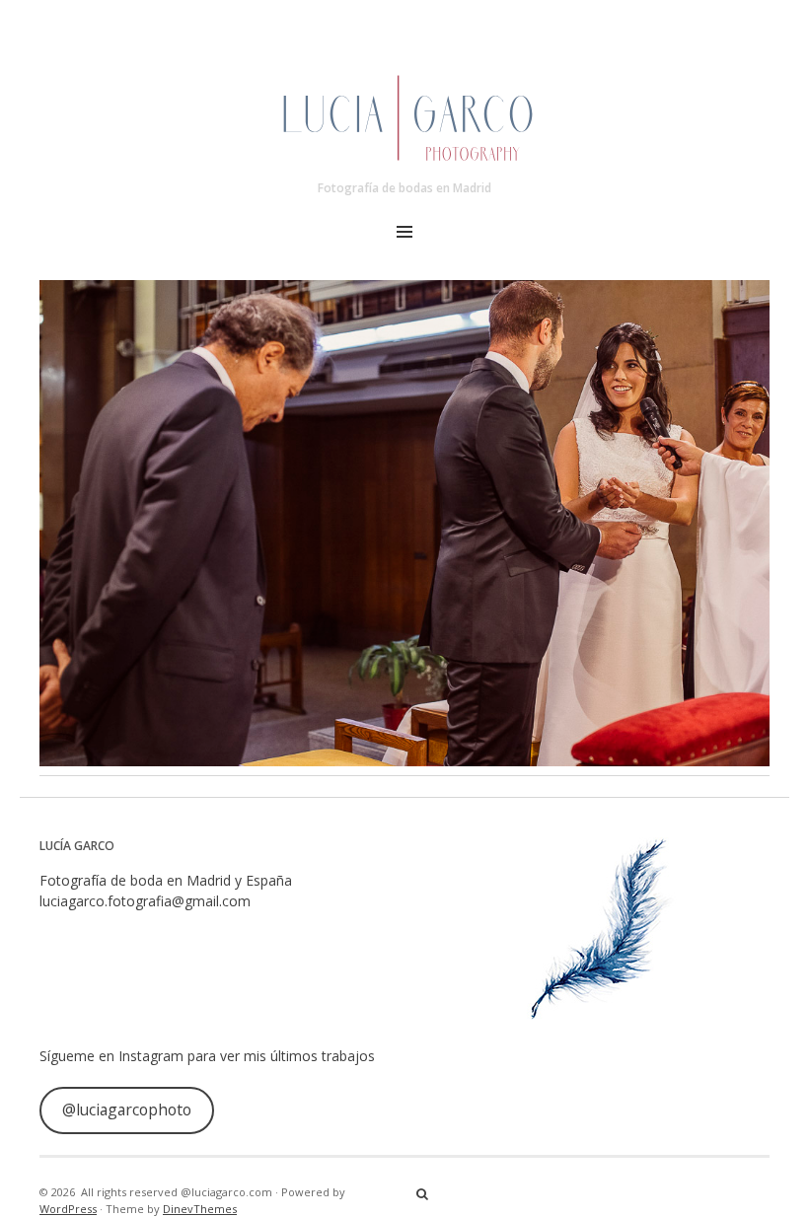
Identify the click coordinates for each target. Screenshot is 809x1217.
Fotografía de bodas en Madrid (404, 187)
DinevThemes (200, 1208)
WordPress (68, 1208)
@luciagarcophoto (126, 1109)
